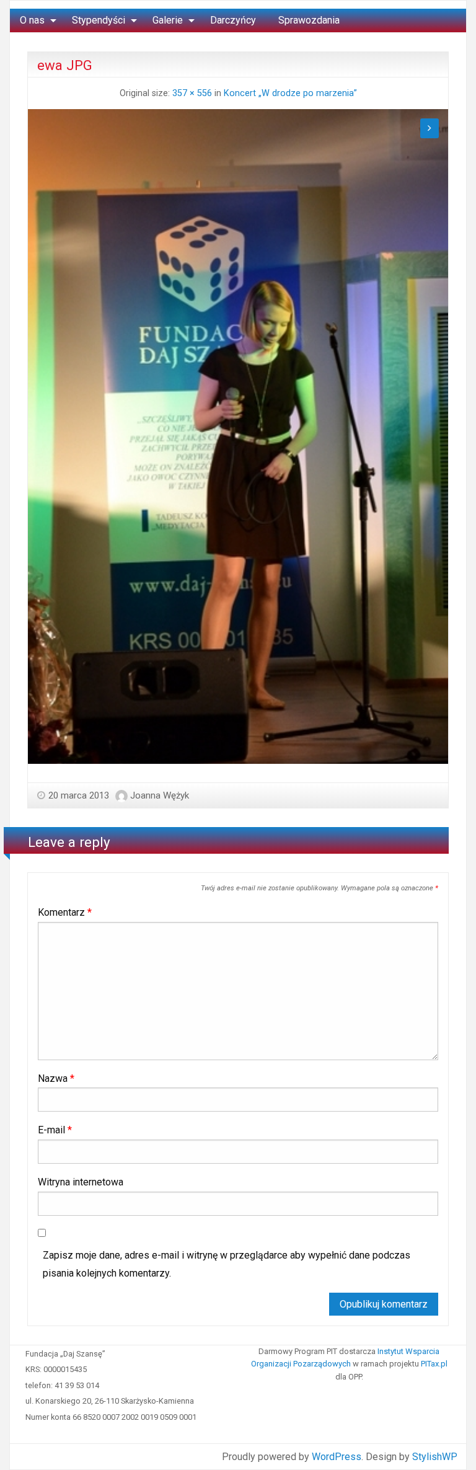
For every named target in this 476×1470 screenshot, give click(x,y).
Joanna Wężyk (159, 795)
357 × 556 (192, 93)
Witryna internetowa (80, 1182)
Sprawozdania (309, 20)
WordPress (336, 1457)
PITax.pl (434, 1363)
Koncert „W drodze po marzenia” (290, 93)
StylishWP (434, 1457)
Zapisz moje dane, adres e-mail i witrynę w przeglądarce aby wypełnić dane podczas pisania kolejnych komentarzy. (226, 1264)
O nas (32, 20)
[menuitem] (35, 20)
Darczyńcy (233, 20)
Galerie (167, 20)
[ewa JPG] (238, 436)
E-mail (55, 1130)
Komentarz (65, 912)
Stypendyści (98, 20)
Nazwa (56, 1078)
